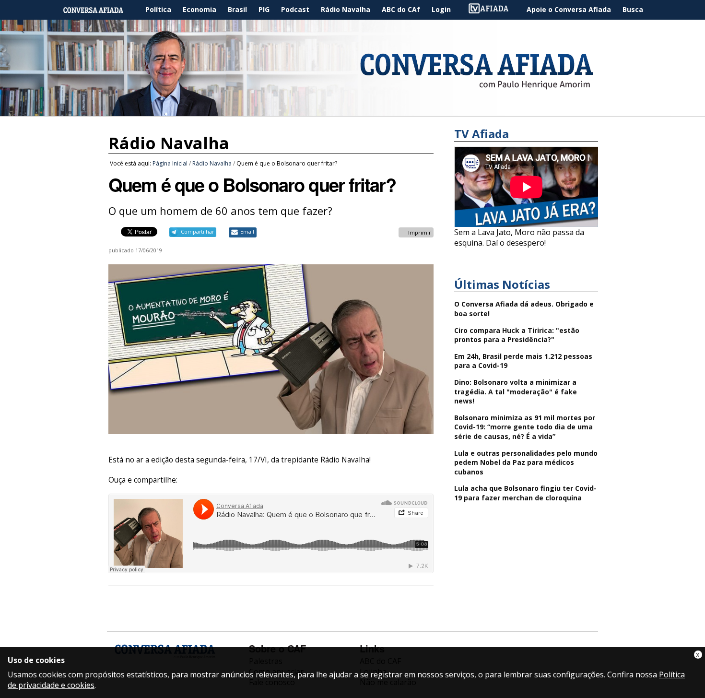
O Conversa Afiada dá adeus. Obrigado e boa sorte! (524, 308)
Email (247, 231)
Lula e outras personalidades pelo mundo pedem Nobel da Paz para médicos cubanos (526, 462)
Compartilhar (197, 231)
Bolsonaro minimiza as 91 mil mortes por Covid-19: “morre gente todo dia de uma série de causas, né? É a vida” (524, 427)
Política (158, 9)
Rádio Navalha (345, 9)
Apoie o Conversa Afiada (569, 9)
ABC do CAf (401, 9)
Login (441, 9)
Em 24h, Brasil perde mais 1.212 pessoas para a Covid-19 (523, 361)
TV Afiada (493, 9)
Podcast (295, 9)
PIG (264, 9)
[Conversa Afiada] (352, 111)
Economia (199, 9)
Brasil (237, 9)
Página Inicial (100, 9)
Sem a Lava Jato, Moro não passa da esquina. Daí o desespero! (519, 237)
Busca (633, 9)
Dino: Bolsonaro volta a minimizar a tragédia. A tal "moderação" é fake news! (515, 391)
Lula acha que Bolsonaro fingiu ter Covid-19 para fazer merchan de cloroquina (525, 493)
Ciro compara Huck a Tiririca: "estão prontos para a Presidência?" (516, 335)
